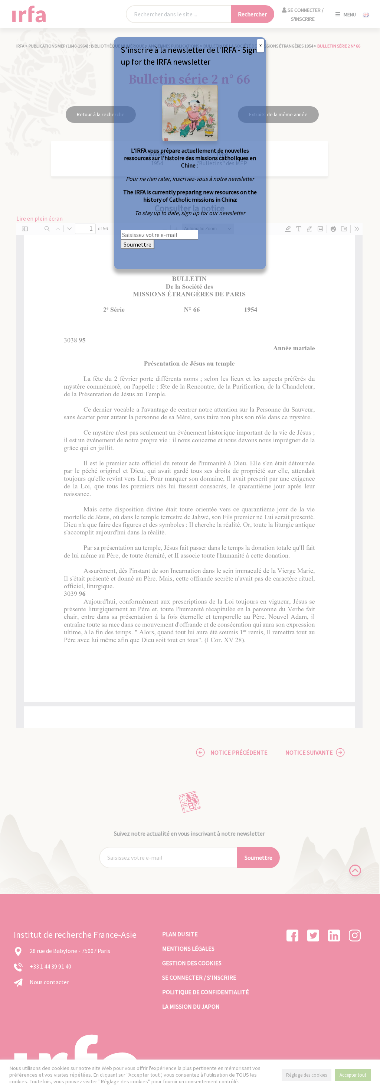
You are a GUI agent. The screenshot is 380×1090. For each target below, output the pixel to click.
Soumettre (137, 244)
